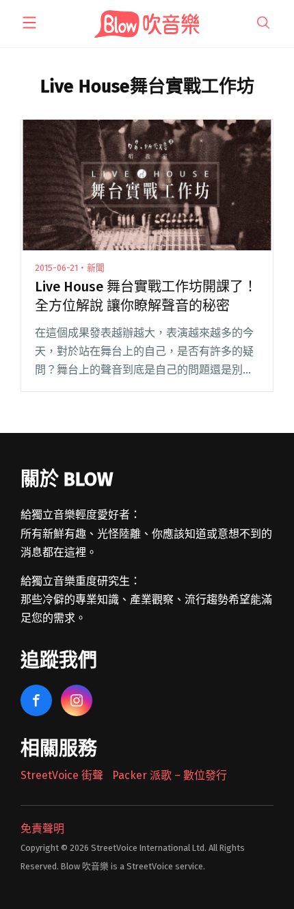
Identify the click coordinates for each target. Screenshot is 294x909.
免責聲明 (42, 828)
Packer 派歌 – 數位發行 (169, 775)
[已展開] (29, 22)
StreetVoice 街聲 (62, 775)
